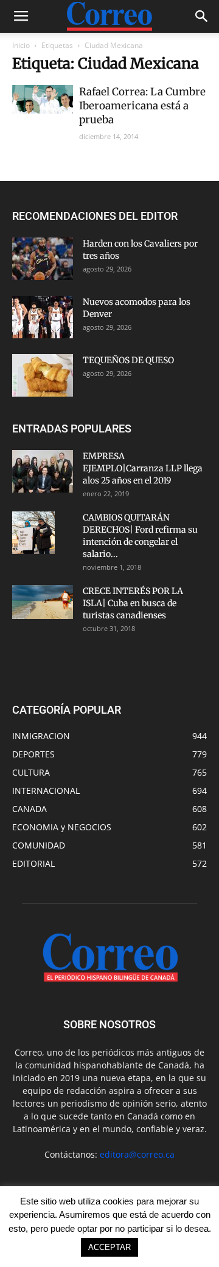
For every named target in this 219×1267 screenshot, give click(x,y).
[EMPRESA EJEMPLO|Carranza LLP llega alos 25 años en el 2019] (42, 471)
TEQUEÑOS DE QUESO (128, 360)
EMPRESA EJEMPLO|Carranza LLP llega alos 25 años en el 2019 (143, 468)
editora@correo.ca (137, 1154)
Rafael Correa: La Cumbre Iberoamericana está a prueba (142, 105)
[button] (202, 16)
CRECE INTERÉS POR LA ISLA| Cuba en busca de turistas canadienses (133, 603)
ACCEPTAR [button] (109, 1247)
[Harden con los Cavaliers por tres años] (42, 258)
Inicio (21, 45)
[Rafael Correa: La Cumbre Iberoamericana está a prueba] (42, 99)
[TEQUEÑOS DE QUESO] (42, 375)
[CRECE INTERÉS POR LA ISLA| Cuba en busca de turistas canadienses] (42, 602)
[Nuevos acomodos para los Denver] (42, 317)
